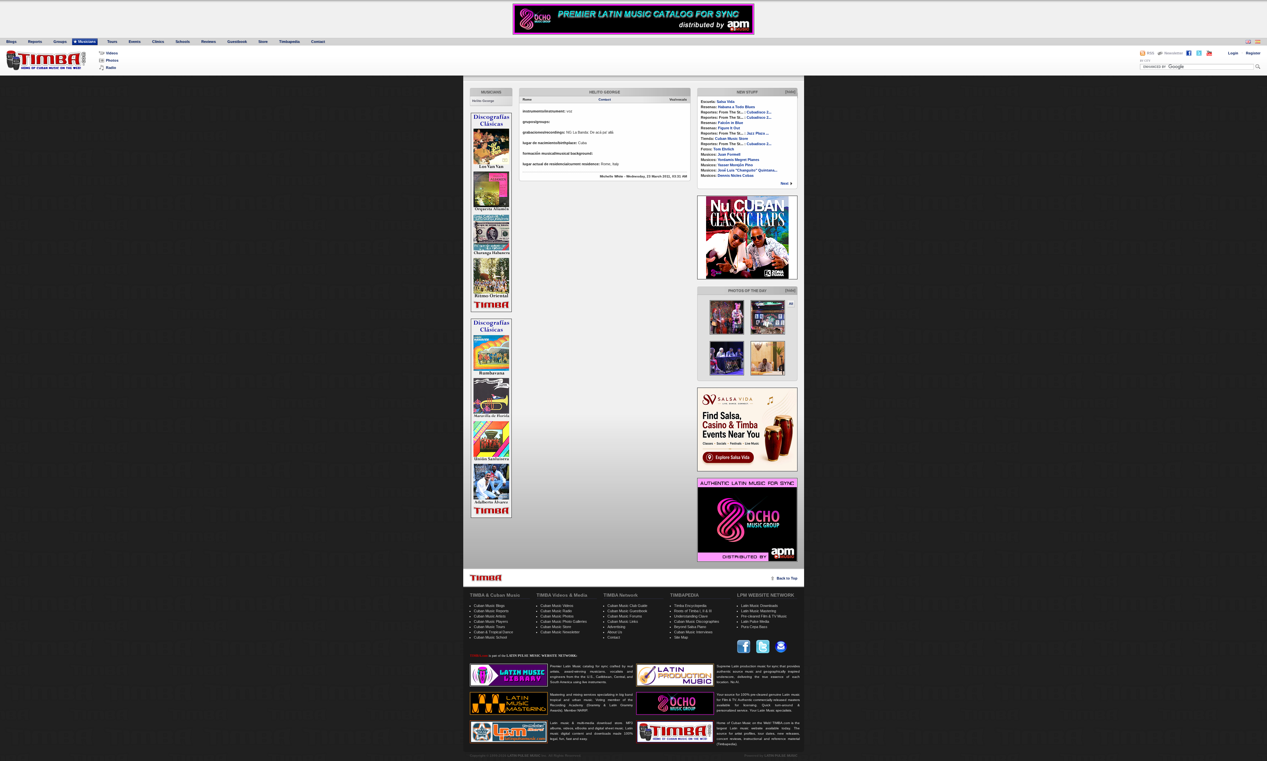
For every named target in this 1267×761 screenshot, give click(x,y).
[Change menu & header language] (1248, 42)
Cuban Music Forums (624, 616)
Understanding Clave (691, 616)
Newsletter (1173, 53)
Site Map (681, 637)
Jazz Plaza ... (758, 133)
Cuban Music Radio (556, 611)
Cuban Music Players (491, 621)
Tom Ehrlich (723, 149)
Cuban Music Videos (556, 606)
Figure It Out (729, 128)
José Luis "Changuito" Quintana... (747, 170)
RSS (1150, 53)
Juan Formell (729, 154)
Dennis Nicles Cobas (736, 175)
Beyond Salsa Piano (690, 627)
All (791, 303)
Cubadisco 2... (759, 112)
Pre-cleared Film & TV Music (764, 616)
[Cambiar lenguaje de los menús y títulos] (1257, 42)
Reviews (208, 42)
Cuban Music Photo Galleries (563, 621)
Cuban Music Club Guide (627, 606)
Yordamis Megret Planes (738, 160)
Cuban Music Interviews (693, 632)
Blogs (11, 42)
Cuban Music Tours (489, 627)
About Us (614, 632)
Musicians (87, 42)
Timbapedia (289, 42)
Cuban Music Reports (491, 611)
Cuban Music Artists (490, 616)
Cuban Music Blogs (489, 606)
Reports (35, 42)
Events (135, 42)
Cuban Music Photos (557, 616)
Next (785, 183)
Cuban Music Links (622, 621)
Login (1233, 53)
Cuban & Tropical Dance (493, 632)
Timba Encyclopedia (690, 606)
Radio (111, 68)
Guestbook (237, 42)
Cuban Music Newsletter (560, 632)
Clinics (158, 42)
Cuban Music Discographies (696, 621)
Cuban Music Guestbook (627, 611)
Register (1253, 53)
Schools (183, 42)
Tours (112, 42)
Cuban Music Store (731, 139)
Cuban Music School (490, 637)
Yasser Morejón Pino (735, 165)
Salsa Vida (725, 102)
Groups (60, 42)
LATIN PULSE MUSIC (523, 755)
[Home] (485, 578)
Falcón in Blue (730, 123)
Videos (112, 53)
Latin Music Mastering (758, 611)
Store (263, 42)
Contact (318, 42)
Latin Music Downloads (759, 606)
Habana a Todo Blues (736, 107)
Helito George (483, 101)
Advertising (616, 627)
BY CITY (1145, 60)
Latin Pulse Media (755, 621)
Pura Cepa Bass (754, 627)
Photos (112, 60)
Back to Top (787, 578)
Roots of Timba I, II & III (693, 611)
